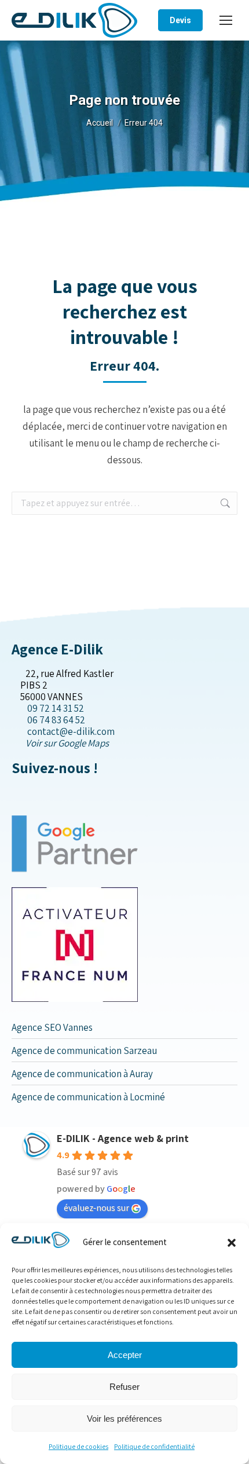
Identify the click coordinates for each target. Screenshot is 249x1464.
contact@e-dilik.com (71, 731)
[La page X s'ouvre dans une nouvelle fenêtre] (24, 792)
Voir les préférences (124, 1418)
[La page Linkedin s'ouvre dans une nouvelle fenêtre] (34, 792)
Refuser (124, 1387)
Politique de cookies (78, 1446)
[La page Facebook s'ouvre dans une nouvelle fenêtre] (15, 792)
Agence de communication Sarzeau (84, 1050)
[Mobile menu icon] (225, 20)
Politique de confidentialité (154, 1446)
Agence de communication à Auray (82, 1073)
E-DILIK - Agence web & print (123, 1138)
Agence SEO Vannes (52, 1027)
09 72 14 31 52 (55, 708)
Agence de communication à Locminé (88, 1097)
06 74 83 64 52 (56, 719)
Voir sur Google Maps (67, 743)
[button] (231, 1243)
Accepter (125, 1355)
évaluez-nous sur (96, 1208)
